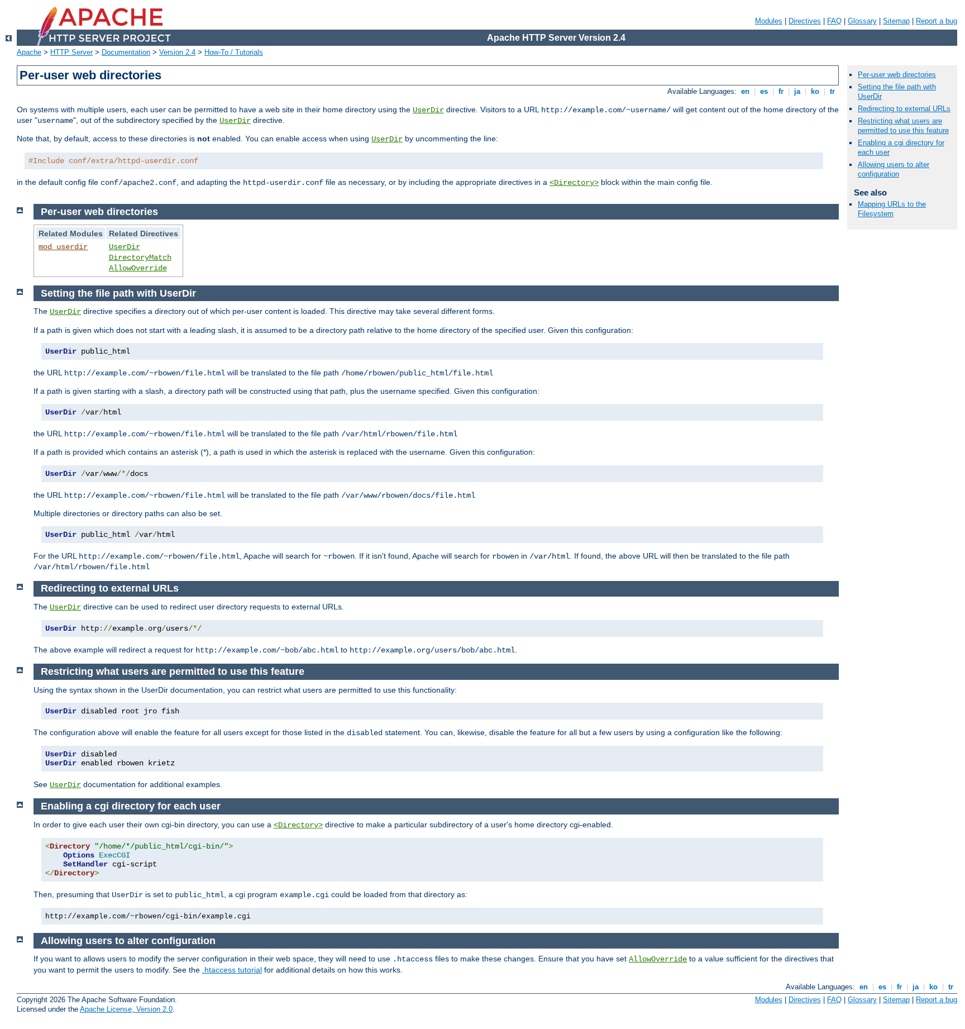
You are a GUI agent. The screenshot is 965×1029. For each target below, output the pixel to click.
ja (797, 91)
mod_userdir (63, 246)
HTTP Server (71, 52)
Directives (805, 21)
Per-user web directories (897, 74)
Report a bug (936, 21)
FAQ (834, 21)
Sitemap (896, 21)
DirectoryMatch (140, 257)
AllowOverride (138, 268)
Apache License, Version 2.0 (126, 1009)
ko (815, 91)
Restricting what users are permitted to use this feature (903, 126)
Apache (29, 52)
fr (781, 91)
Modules (768, 21)
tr (832, 91)
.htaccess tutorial (232, 969)
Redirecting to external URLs (904, 108)
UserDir (428, 110)
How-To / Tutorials (233, 52)
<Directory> (574, 182)
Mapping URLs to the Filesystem (892, 209)
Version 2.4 (177, 52)
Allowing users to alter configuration (893, 169)
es (764, 91)
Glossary (862, 21)
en (745, 91)
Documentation (126, 52)
